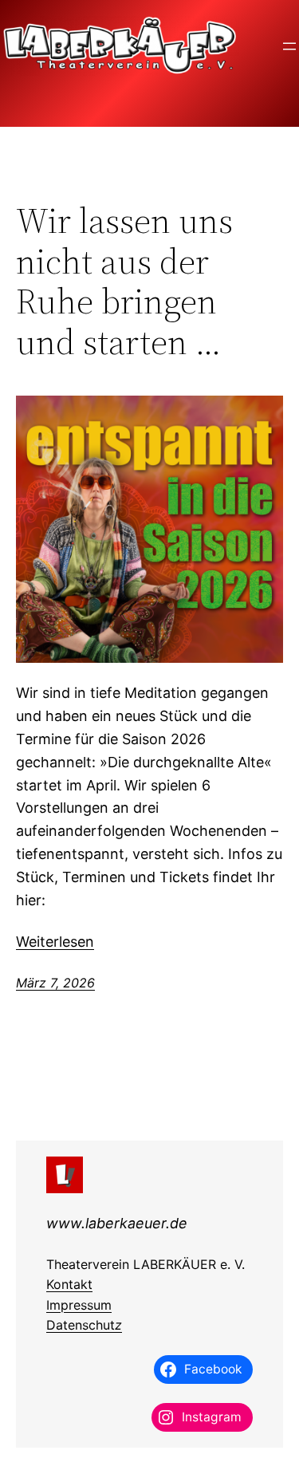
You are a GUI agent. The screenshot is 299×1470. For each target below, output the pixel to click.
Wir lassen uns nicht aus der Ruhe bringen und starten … (124, 281)
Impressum (79, 1305)
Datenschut (80, 1325)
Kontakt (69, 1284)
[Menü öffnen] (289, 46)
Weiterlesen (55, 941)
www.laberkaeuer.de (116, 1223)
